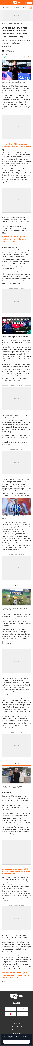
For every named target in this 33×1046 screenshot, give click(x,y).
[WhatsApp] (22, 1014)
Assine (29, 2)
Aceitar (16, 1042)
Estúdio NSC (8, 50)
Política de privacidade (20, 1038)
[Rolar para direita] (28, 7)
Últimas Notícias (7, 7)
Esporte (24, 7)
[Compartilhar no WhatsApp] (5, 57)
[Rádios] (30, 7)
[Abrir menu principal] (2, 3)
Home (4, 24)
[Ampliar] (29, 62)
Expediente (16, 1023)
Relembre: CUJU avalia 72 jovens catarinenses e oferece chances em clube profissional (14, 239)
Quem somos (16, 1020)
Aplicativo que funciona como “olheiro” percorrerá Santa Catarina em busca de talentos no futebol (16, 871)
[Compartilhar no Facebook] (12, 57)
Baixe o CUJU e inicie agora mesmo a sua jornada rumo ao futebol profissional (16, 975)
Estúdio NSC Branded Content (15, 984)
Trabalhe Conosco (16, 1033)
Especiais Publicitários (14, 24)
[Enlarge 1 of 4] (29, 590)
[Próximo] (28, 597)
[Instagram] (22, 1009)
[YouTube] (10, 1014)
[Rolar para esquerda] (1, 7)
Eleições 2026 (17, 7)
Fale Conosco (16, 1030)
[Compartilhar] (27, 57)
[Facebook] (10, 1009)
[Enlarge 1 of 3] (29, 767)
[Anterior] (4, 597)
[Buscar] (26, 3)
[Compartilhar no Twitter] (20, 57)
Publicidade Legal (16, 1026)
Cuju (3, 984)
